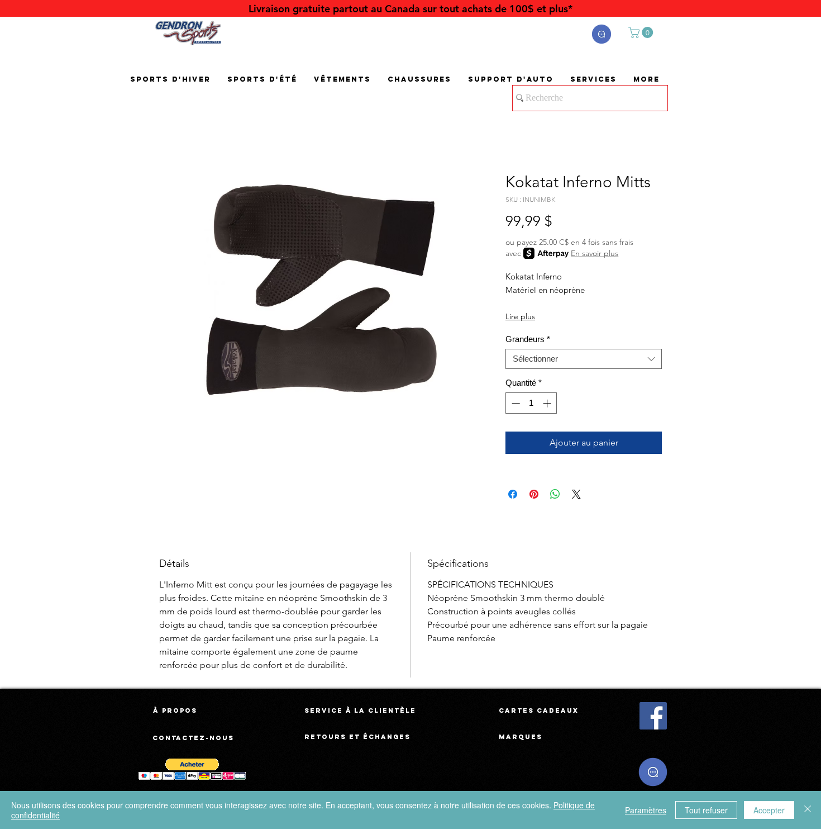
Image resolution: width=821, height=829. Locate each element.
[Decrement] (514, 403)
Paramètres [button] (645, 810)
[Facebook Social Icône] (653, 715)
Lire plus (520, 316)
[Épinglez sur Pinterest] (534, 494)
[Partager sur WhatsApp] (555, 494)
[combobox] (583, 359)
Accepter (769, 810)
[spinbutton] (531, 403)
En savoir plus (594, 253)
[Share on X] (576, 494)
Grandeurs (527, 339)
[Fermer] (807, 810)
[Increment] (548, 403)
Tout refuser (706, 810)
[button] (601, 34)
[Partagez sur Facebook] (512, 494)
